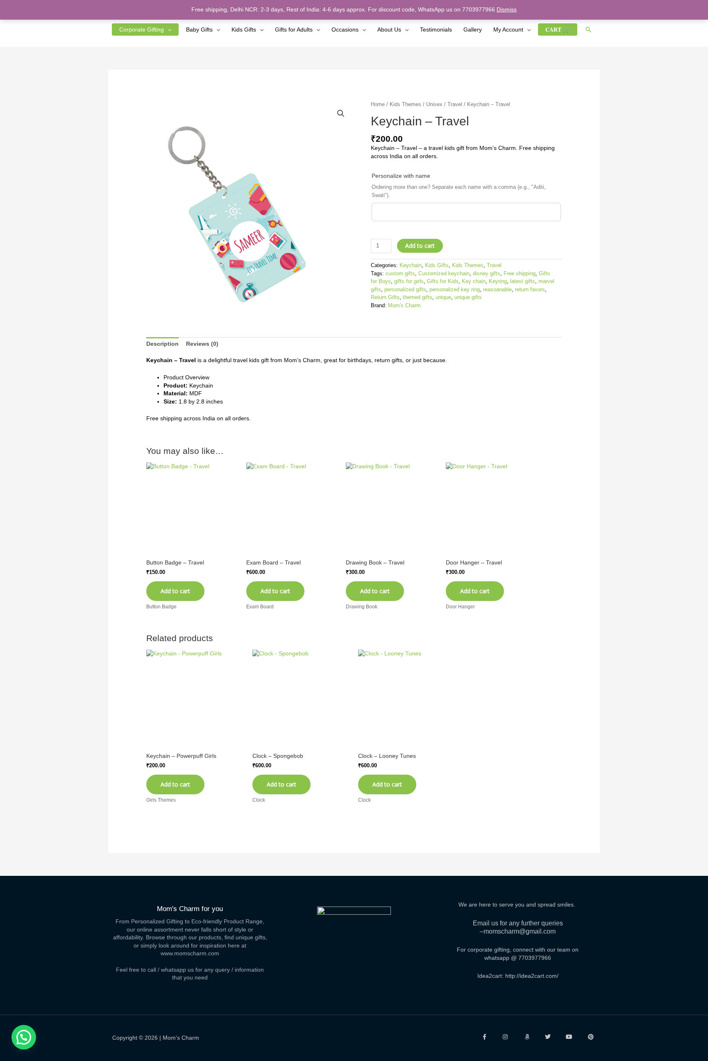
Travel (454, 104)
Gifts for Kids (442, 281)
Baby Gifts (199, 29)
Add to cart (420, 245)
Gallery (472, 29)
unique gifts (468, 297)
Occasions (345, 29)
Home (378, 104)
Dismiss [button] (507, 9)
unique (443, 297)
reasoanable (497, 289)
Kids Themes (405, 104)
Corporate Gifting (141, 29)
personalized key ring (454, 289)
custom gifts (400, 274)
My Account (508, 29)
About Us (389, 29)
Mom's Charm (404, 305)
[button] (588, 29)
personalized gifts (405, 289)
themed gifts (417, 297)
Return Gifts (385, 297)
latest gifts (522, 281)
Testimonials (436, 29)
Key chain (474, 281)
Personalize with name (401, 175)
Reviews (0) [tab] (202, 343)
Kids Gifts (243, 29)
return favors (530, 289)
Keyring (498, 281)
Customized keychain (444, 274)
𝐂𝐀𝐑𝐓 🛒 (557, 29)
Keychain (410, 265)
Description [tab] (162, 343)
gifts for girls (409, 281)
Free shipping (520, 274)
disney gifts (486, 274)
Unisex (434, 104)
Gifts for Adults (294, 29)
